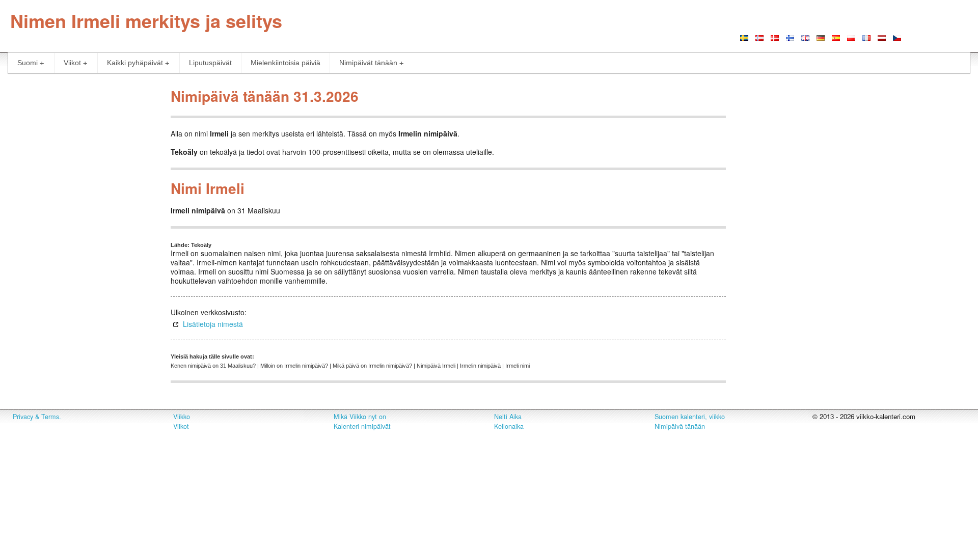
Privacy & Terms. (37, 416)
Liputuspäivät (210, 63)
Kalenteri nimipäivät (362, 426)
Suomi (27, 63)
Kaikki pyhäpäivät (135, 63)
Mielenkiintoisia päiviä (285, 63)
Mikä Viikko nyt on (360, 416)
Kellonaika (509, 426)
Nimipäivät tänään (368, 63)
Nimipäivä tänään (680, 426)
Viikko (181, 416)
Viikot (72, 63)
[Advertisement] (81, 236)
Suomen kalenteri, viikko (690, 416)
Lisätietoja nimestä (213, 324)
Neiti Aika (508, 416)
